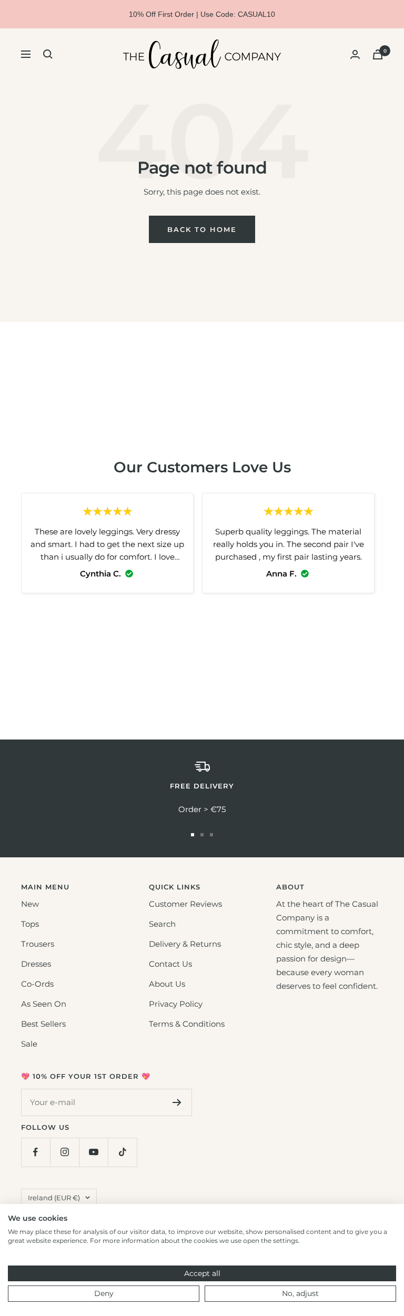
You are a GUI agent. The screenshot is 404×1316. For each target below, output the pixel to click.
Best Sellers (43, 1024)
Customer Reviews (185, 904)
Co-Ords (37, 984)
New (30, 904)
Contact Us (170, 964)
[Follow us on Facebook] (35, 1152)
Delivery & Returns (185, 944)
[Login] (355, 54)
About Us (167, 984)
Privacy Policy (176, 1004)
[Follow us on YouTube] (93, 1152)
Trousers (37, 944)
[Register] (177, 1102)
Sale (29, 1044)
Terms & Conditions (187, 1024)
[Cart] (377, 54)
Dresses (36, 964)
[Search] (48, 54)
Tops (30, 924)
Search (162, 924)
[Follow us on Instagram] (64, 1152)
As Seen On (43, 1004)
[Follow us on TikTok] (122, 1152)
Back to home (202, 229)
